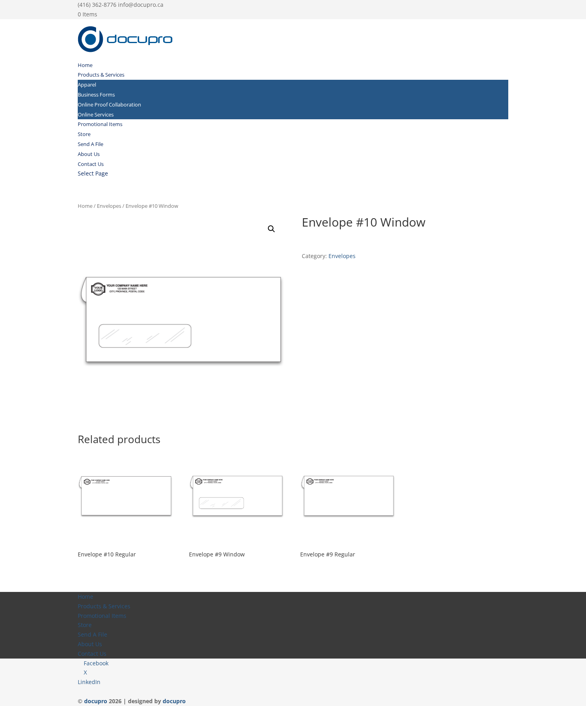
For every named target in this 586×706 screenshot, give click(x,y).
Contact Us (91, 164)
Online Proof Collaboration (109, 104)
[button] (271, 229)
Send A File (90, 144)
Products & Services (101, 74)
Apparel (87, 84)
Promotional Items (100, 124)
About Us (89, 154)
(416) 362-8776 (97, 4)
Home (85, 65)
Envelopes (109, 205)
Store (84, 134)
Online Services (96, 114)
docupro (95, 701)
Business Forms (96, 94)
